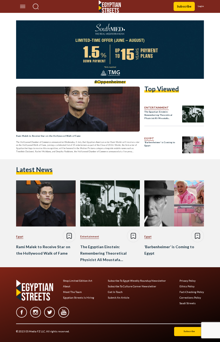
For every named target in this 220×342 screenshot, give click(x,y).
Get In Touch (115, 292)
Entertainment (156, 107)
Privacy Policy (187, 280)
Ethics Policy (187, 286)
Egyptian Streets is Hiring (78, 297)
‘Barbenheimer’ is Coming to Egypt (159, 144)
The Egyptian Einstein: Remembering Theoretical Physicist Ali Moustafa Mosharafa (158, 115)
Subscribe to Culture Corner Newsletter (132, 286)
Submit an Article (118, 297)
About (66, 286)
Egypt (149, 138)
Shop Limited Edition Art (77, 280)
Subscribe (184, 6)
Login (201, 6)
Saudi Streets (187, 303)
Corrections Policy (190, 297)
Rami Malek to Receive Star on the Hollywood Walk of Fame (48, 136)
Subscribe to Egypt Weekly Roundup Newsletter (137, 280)
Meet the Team (72, 292)
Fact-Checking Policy (191, 292)
